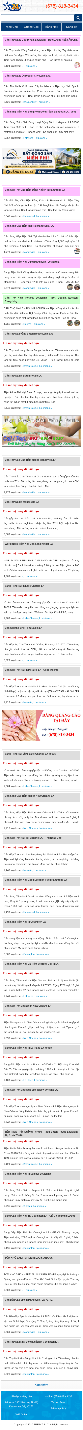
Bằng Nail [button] (51, 26)
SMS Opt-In (21, 1414)
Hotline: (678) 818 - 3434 (58, 1396)
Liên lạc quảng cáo (21, 1396)
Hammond (29, 216)
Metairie (27, 702)
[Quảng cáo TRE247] (41, 725)
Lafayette (28, 138)
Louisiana (30, 66)
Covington (29, 954)
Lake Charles (30, 618)
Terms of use (58, 1402)
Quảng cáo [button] (31, 26)
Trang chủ (11, 26)
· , (14, 66)
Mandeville (29, 252)
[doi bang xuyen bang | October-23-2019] (41, 431)
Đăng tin (72, 26)
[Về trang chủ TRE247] (12, 6)
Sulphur (27, 1206)
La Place (28, 1080)
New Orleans (30, 828)
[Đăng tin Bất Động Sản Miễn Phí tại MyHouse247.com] (41, 161)
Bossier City (29, 102)
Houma (27, 324)
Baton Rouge (30, 366)
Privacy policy (58, 1408)
